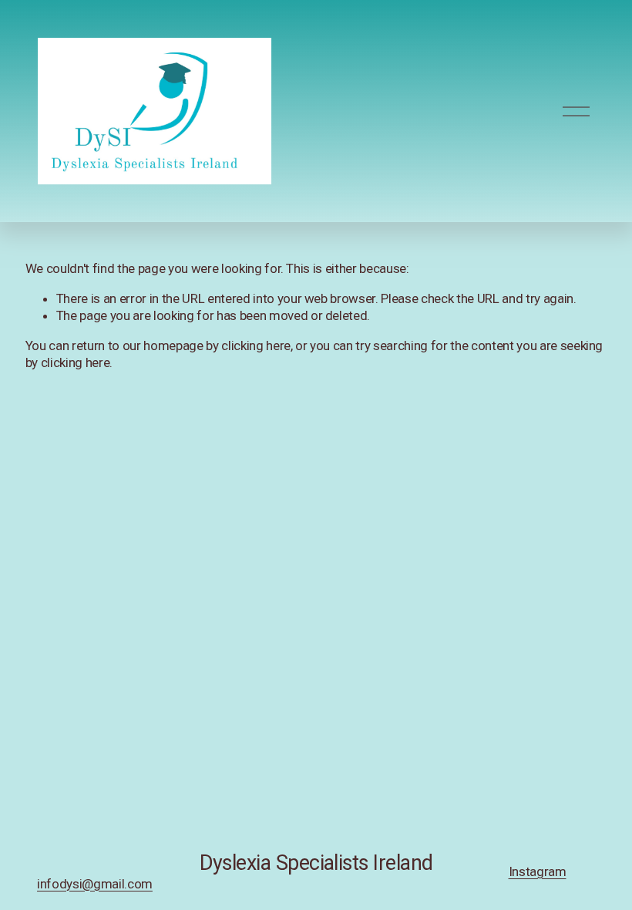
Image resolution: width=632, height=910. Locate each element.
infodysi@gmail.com (95, 883)
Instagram (537, 871)
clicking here (256, 345)
